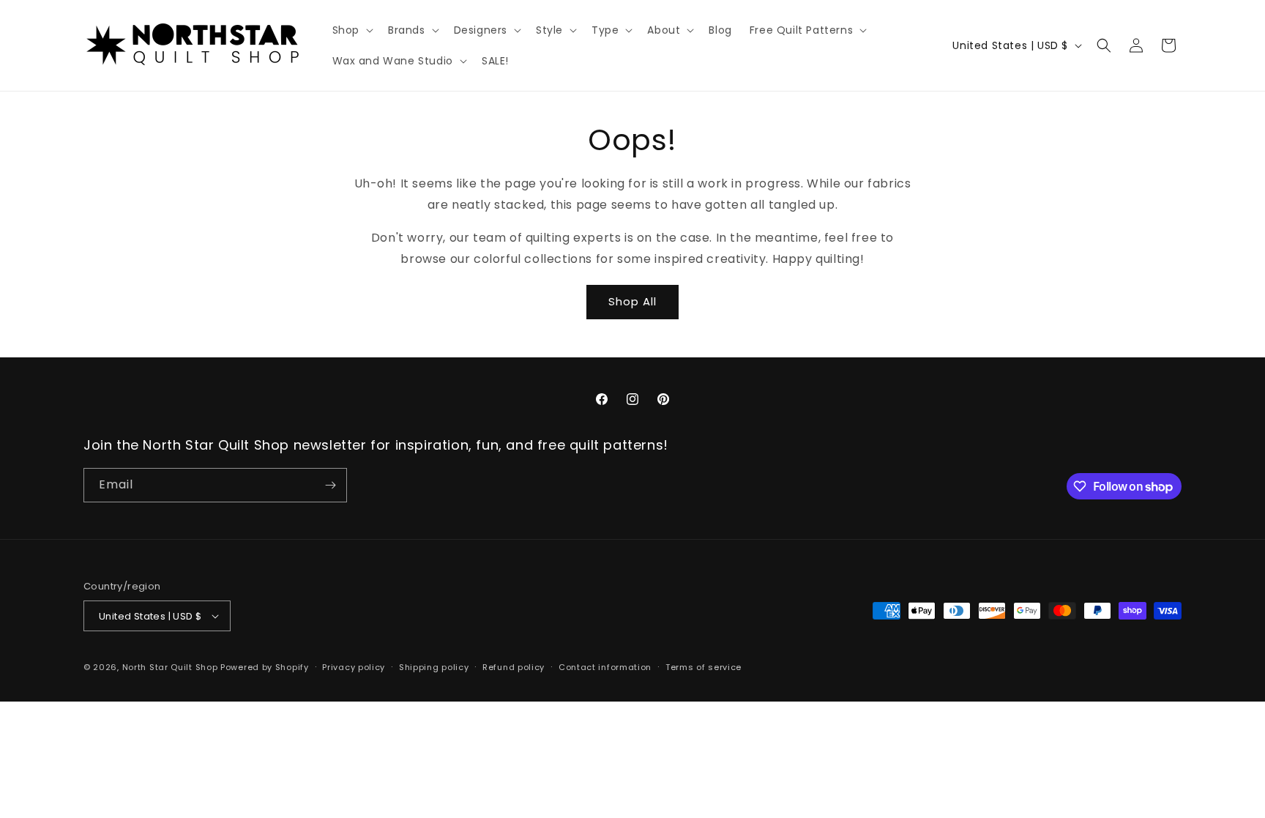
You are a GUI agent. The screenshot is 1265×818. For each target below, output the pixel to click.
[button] (351, 30)
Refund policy (513, 667)
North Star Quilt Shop (170, 667)
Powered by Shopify (264, 667)
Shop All (632, 301)
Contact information (605, 667)
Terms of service (703, 667)
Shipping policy (434, 667)
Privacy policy (353, 667)
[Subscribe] (330, 485)
